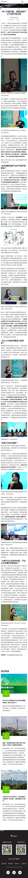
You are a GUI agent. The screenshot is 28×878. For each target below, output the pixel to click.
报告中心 (17, 863)
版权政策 (4, 863)
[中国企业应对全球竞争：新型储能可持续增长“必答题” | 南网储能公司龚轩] (14, 779)
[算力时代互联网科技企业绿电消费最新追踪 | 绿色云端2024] (14, 683)
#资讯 (17, 19)
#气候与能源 (11, 19)
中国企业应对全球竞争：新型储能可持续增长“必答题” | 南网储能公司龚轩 (14, 799)
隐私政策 (10, 863)
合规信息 (23, 863)
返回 (21, 661)
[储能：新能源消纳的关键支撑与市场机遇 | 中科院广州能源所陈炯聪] (14, 726)
